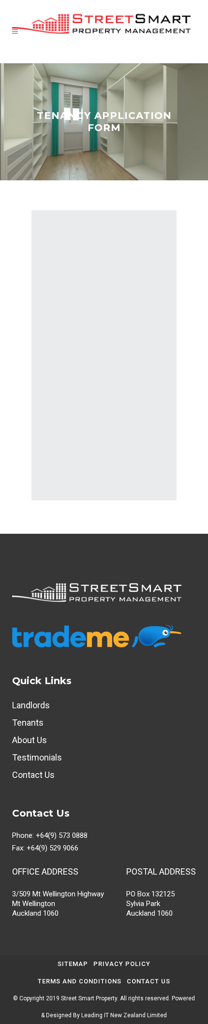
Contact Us (33, 775)
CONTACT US (148, 981)
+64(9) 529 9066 (52, 848)
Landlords (31, 705)
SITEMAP (73, 963)
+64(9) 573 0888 (62, 835)
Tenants (28, 722)
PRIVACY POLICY (121, 963)
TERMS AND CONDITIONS (79, 981)
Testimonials (37, 757)
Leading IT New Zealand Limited (124, 1015)
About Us (29, 740)
